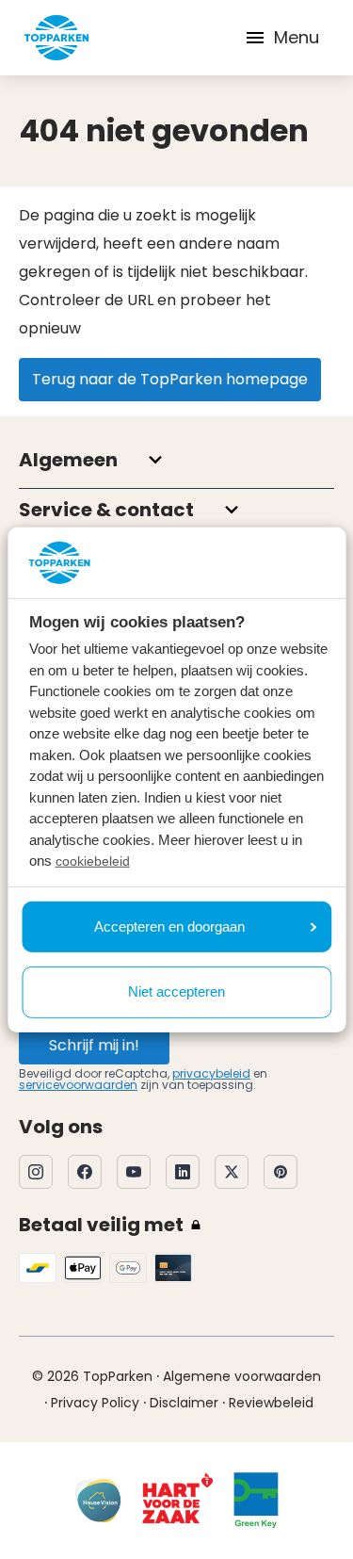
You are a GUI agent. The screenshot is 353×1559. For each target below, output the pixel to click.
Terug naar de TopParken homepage (170, 379)
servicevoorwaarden (78, 1085)
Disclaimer (184, 1402)
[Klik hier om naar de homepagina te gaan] (56, 37)
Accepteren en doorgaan (169, 926)
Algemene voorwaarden (242, 1376)
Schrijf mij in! (94, 1045)
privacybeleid (211, 1073)
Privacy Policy (95, 1402)
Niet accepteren (176, 991)
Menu (296, 37)
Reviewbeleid (271, 1402)
